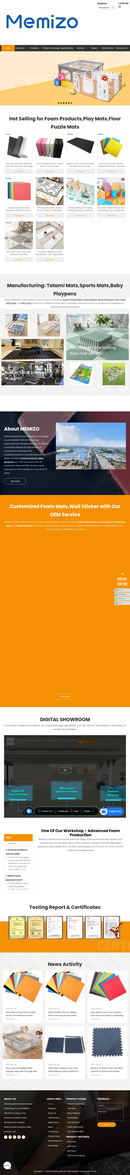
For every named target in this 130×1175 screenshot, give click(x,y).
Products (52, 1108)
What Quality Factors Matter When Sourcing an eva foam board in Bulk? (62, 1015)
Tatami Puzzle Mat (76, 1104)
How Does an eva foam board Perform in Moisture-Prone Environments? (20, 1015)
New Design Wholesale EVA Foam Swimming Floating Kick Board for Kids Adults (23, 631)
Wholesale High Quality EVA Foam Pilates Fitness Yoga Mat (103, 686)
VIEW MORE (15, 481)
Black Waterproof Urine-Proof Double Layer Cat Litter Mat (106, 577)
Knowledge (53, 1145)
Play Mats (72, 1108)
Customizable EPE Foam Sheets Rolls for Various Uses (49, 164)
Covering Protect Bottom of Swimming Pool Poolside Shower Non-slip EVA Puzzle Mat (64, 631)
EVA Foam (72, 1141)
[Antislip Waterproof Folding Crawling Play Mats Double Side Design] (80, 191)
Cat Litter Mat (74, 1122)
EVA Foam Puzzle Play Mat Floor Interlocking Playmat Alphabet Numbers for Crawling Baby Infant (111, 209)
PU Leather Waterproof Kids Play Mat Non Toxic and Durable (50, 253)
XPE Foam (72, 1146)
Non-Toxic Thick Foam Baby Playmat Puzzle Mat (18, 253)
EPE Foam (72, 1151)
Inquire (20, 171)
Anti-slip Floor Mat (75, 1131)
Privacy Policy (54, 1136)
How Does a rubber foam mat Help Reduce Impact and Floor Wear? (63, 1071)
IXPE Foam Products (76, 1155)
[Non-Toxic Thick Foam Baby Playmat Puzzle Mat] (19, 235)
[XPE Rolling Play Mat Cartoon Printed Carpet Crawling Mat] (50, 191)
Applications (53, 1122)
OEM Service (53, 1117)
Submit (106, 1124)
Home (50, 1104)
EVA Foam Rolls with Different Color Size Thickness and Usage (19, 164)
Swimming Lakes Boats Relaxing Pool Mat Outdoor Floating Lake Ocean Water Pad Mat (105, 631)
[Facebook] (5, 1137)
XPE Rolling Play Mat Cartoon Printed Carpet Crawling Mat (49, 209)
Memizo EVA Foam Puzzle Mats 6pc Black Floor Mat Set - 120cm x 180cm (80, 164)
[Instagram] (19, 1137)
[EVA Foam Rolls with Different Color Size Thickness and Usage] (19, 147)
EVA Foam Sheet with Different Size (21, 575)
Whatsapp (122, 594)
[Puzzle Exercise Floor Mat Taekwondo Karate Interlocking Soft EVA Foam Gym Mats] (19, 191)
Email (120, 603)
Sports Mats (73, 1117)
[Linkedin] (10, 1137)
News (50, 1127)
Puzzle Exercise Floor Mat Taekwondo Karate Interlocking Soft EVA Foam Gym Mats (18, 209)
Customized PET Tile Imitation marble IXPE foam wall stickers (64, 686)
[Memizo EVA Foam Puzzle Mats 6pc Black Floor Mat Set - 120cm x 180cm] (80, 144)
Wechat (121, 599)
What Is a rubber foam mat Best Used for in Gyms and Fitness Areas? (107, 1071)
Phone (120, 590)
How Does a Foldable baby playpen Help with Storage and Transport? (21, 1071)
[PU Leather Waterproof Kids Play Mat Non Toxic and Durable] (50, 235)
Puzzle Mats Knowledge (58, 1141)
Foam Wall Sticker (75, 1127)
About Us (52, 1113)
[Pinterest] (23, 1137)
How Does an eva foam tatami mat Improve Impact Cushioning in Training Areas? (107, 1015)
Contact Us (53, 1131)
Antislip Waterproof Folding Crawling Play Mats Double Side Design (80, 209)
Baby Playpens (74, 1113)
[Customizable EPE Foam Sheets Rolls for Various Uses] (50, 147)
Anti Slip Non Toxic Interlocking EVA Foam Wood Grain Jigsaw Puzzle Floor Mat (64, 579)
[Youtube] (14, 1137)
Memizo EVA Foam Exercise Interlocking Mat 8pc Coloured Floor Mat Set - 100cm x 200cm (111, 164)
